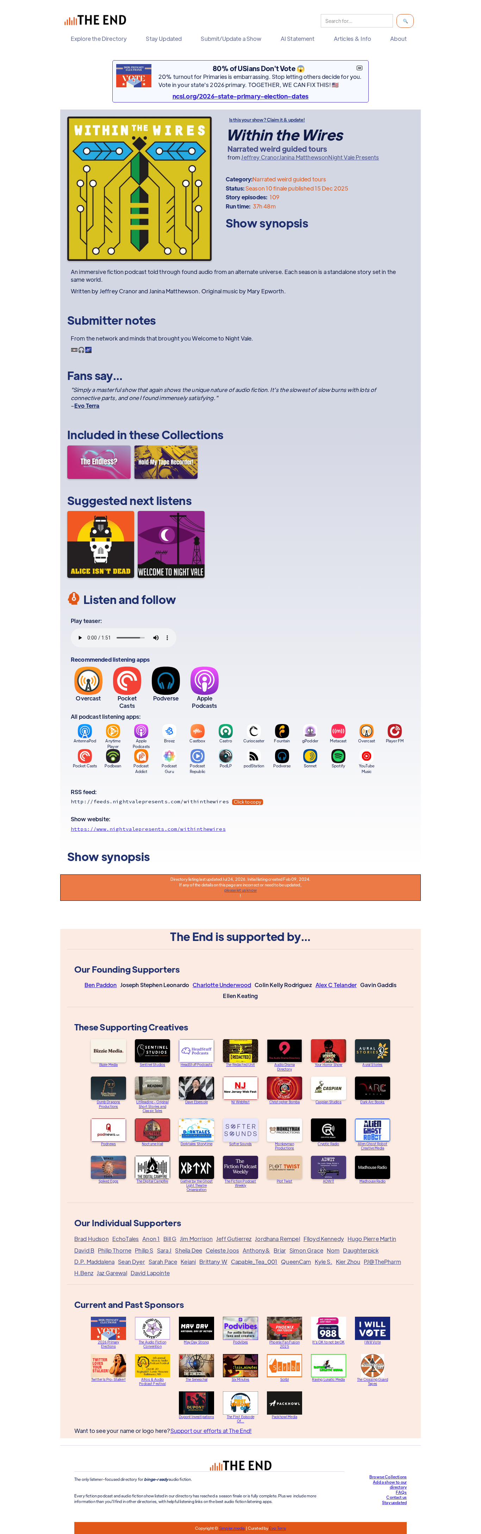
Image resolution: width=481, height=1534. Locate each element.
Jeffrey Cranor (260, 157)
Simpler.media (232, 1528)
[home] (97, 21)
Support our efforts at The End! (211, 1430)
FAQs (401, 1492)
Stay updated (394, 1502)
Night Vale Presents (353, 157)
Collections (193, 434)
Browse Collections (388, 1476)
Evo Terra (277, 1528)
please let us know (240, 889)
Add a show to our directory (390, 1484)
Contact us (396, 1497)
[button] (100, 39)
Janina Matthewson (304, 157)
